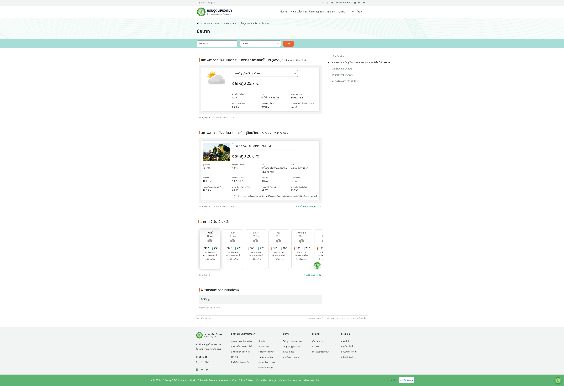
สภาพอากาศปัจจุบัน (342, 69)
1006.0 (294, 98)
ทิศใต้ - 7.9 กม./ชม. (270, 98)
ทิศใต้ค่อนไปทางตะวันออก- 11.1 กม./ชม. (274, 170)
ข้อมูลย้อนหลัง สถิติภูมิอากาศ (308, 206)
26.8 (251, 156)
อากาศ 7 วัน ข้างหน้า (342, 75)
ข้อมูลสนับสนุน (316, 12)
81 (233, 98)
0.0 (233, 107)
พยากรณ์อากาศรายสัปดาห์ (345, 81)
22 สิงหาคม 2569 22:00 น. (223, 206)
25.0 (293, 190)
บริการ (342, 12)
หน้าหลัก (284, 12)
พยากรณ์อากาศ (299, 12)
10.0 (205, 181)
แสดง (288, 43)
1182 (205, 362)
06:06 (235, 190)
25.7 (251, 84)
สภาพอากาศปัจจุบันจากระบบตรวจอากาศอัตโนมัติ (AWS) (361, 63)
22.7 (205, 168)
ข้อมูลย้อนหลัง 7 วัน (312, 275)
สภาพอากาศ (230, 24)
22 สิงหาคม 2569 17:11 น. (223, 117)
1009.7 (235, 181)
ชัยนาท (265, 24)
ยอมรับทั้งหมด (406, 380)
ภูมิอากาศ (331, 12)
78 (233, 168)
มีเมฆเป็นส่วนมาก (299, 168)
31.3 (263, 190)
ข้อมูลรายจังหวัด (249, 24)
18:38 (206, 190)
